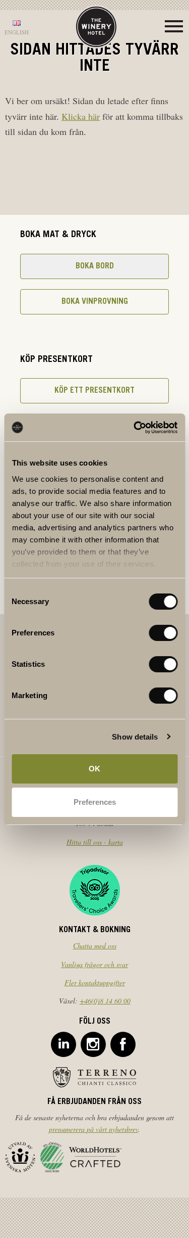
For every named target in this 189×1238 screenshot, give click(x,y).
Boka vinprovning (94, 302)
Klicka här (80, 116)
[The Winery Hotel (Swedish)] (96, 25)
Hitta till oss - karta (95, 842)
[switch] (163, 633)
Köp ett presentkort (94, 391)
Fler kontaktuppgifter (95, 982)
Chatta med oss (94, 945)
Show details (135, 736)
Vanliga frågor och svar (94, 964)
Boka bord (95, 266)
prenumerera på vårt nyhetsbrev (93, 1129)
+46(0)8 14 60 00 (105, 1000)
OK (94, 768)
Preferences (95, 802)
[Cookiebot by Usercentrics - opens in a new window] (134, 427)
